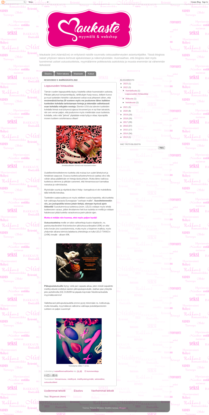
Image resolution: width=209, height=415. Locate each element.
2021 (125, 107)
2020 (125, 111)
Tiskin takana (63, 73)
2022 (125, 87)
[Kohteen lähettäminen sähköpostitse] (45, 375)
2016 (125, 126)
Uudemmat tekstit (54, 390)
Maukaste (78, 73)
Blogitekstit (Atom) (57, 397)
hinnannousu (60, 379)
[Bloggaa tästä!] (48, 375)
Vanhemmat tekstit (102, 390)
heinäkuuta (131, 102)
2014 (125, 133)
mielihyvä (72, 379)
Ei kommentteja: (92, 371)
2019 (125, 115)
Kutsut (91, 73)
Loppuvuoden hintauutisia (58, 85)
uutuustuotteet (50, 382)
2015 (125, 130)
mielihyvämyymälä (85, 379)
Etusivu (48, 73)
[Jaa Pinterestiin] (56, 375)
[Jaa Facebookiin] (53, 375)
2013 (125, 137)
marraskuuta (131, 91)
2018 (125, 118)
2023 (125, 84)
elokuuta (130, 99)
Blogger (122, 408)
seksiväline (99, 379)
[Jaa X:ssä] (50, 375)
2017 (125, 122)
